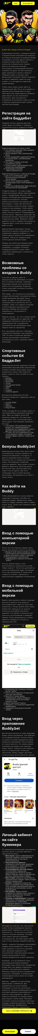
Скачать (28, 1031)
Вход (15, 3)
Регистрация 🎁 (28, 3)
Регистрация (10, 1031)
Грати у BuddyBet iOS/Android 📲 (19, 1011)
